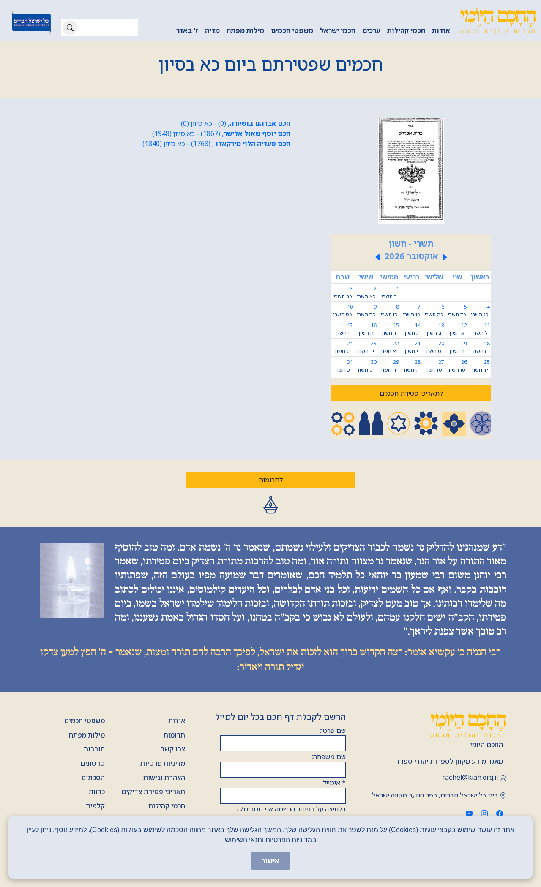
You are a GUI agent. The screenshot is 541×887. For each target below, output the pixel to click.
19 (458, 347)
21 (412, 347)
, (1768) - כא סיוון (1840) (216, 143)
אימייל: (334, 782)
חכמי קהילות (406, 30)
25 (481, 365)
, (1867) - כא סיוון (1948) (221, 133)
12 (458, 329)
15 (390, 329)
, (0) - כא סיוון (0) (235, 123)
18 (481, 347)
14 (412, 329)
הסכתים (93, 777)
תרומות (174, 735)
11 (481, 329)
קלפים (95, 806)
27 (434, 365)
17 (344, 329)
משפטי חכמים (292, 30)
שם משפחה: (329, 756)
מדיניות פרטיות (162, 763)
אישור (270, 860)
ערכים (371, 30)
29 (390, 365)
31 (344, 365)
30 (367, 365)
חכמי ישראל (337, 30)
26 (457, 365)
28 (412, 365)
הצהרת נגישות (164, 777)
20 (435, 347)
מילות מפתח (245, 30)
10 (343, 310)
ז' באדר (187, 30)
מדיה (212, 30)
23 (367, 347)
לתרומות (271, 479)
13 (435, 329)
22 (390, 347)
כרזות (97, 791)
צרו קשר (173, 749)
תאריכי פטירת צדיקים (153, 791)
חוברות (94, 749)
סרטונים (92, 763)
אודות (441, 30)
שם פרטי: (333, 730)
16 (367, 329)
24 (344, 347)
